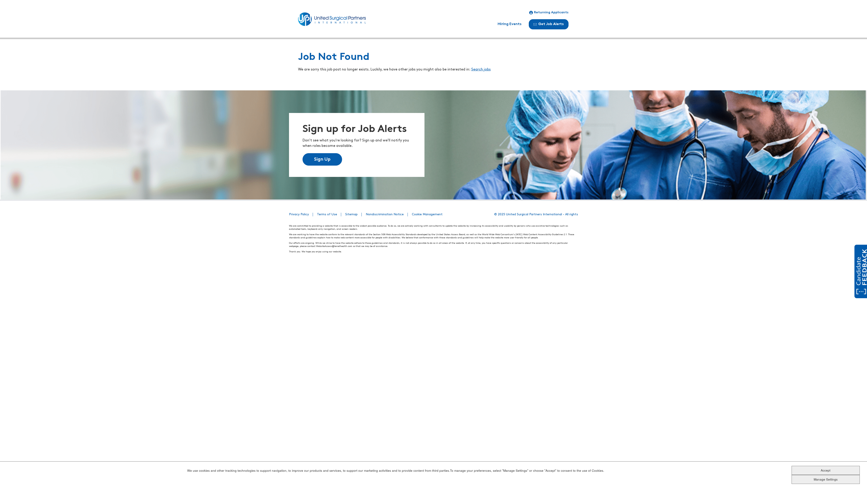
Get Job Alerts (551, 24)
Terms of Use (327, 214)
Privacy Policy (299, 214)
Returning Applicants (551, 12)
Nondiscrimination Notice (385, 214)
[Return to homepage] (332, 19)
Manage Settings (826, 479)
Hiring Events (510, 24)
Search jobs (481, 69)
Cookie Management (427, 214)
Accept (825, 470)
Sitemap (351, 214)
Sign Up (322, 159)
